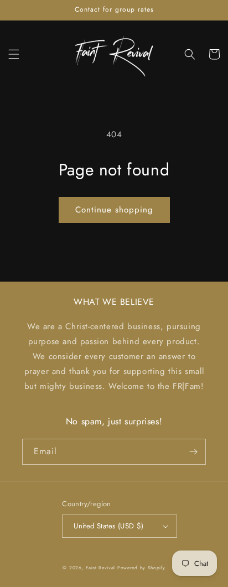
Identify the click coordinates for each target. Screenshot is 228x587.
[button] (14, 54)
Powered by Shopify (141, 567)
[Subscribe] (193, 452)
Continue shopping (114, 210)
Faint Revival (100, 567)
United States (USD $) (108, 526)
